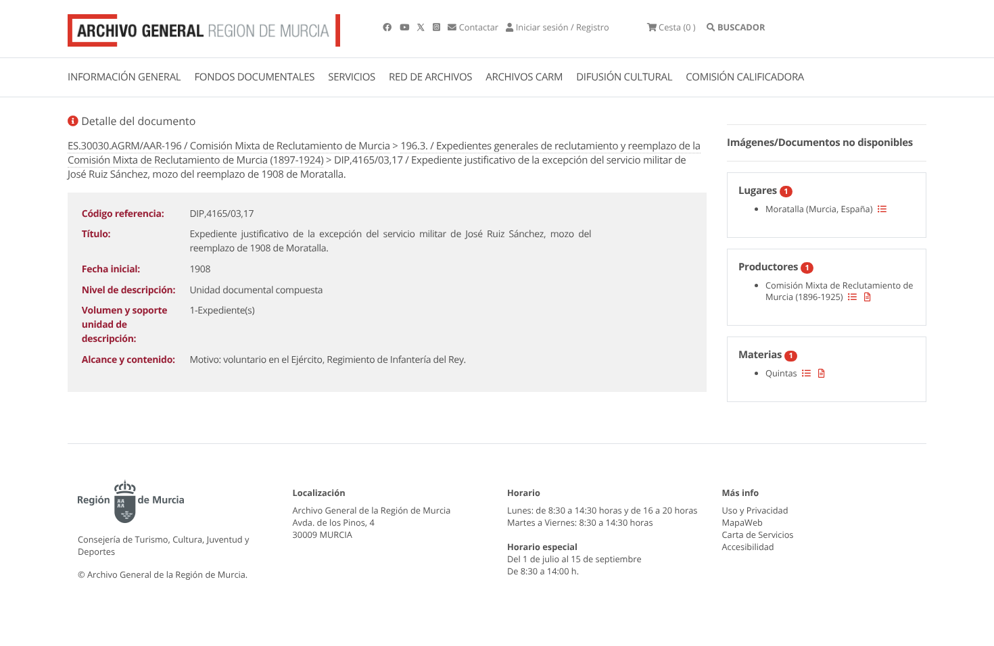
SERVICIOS (351, 77)
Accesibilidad (748, 547)
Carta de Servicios (758, 534)
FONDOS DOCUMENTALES (254, 77)
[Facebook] (388, 27)
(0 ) (677, 27)
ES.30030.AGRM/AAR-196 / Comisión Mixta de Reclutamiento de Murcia (229, 146)
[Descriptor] (867, 297)
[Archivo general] (204, 28)
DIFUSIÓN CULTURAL (624, 77)
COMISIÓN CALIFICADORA (745, 77)
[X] (422, 27)
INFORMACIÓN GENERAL (124, 77)
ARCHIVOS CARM (524, 77)
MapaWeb (742, 522)
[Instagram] (437, 27)
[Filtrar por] (882, 209)
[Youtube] (405, 27)
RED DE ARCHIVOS (430, 77)
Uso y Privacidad (755, 510)
